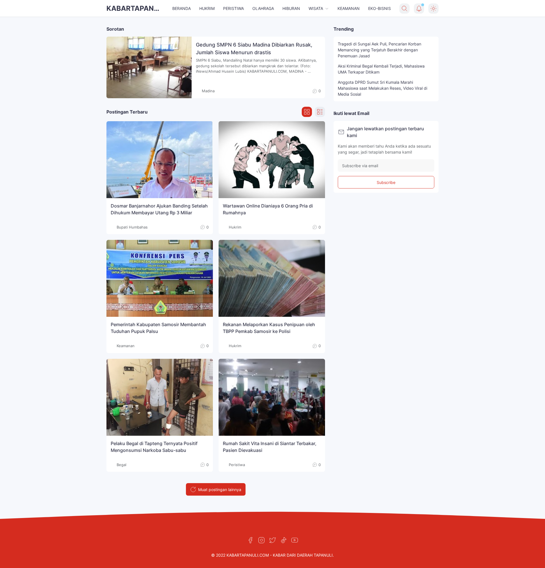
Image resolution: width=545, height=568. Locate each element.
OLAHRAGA (263, 8)
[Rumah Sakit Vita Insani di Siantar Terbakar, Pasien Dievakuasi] (272, 397)
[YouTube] (294, 540)
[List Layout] (320, 112)
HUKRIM (207, 8)
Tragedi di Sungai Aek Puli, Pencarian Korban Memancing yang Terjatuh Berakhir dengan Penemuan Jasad (379, 49)
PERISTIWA (233, 8)
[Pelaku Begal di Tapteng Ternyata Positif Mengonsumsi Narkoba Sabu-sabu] (159, 397)
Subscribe (386, 182)
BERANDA (181, 8)
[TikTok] (283, 540)
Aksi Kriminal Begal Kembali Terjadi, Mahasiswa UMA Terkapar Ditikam (381, 69)
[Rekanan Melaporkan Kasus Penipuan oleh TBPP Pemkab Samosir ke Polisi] (272, 278)
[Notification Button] (419, 8)
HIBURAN (291, 8)
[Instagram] (261, 540)
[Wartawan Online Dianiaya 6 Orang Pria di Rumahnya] (272, 159)
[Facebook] (250, 540)
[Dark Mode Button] (433, 8)
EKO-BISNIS (379, 8)
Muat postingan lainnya (219, 489)
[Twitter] (272, 540)
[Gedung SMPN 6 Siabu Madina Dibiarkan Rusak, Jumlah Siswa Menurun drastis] (149, 67)
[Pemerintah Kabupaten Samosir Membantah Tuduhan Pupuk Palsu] (159, 278)
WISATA (316, 8)
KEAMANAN (349, 8)
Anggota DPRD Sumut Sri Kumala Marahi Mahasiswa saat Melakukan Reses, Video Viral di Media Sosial (382, 88)
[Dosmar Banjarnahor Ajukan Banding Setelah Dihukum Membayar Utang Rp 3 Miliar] (159, 159)
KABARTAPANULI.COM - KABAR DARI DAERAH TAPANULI (134, 9)
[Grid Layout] (307, 112)
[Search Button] (404, 8)
